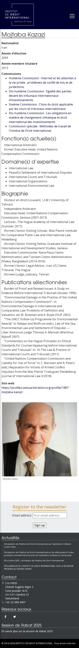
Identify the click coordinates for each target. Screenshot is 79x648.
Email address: (22, 515)
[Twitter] (14, 616)
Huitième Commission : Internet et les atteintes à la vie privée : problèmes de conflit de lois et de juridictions (42, 82)
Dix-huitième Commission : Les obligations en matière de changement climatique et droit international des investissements (40, 117)
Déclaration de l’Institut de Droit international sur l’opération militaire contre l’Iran (37, 545)
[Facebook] (5, 616)
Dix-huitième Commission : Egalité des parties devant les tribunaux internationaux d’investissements (40, 95)
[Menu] (72, 16)
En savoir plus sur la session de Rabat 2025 (27, 631)
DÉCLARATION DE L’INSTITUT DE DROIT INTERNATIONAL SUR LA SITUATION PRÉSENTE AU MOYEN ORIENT (38, 567)
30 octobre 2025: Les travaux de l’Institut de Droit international (34, 560)
